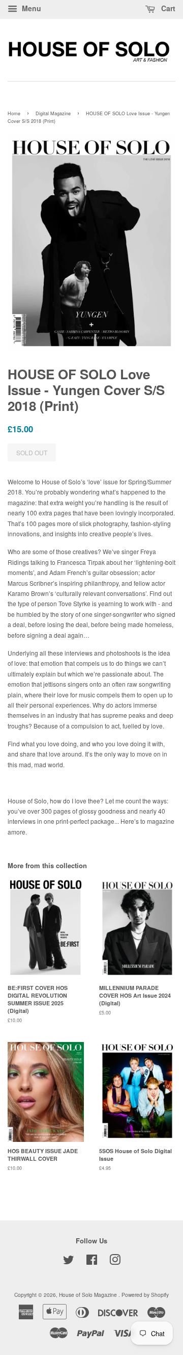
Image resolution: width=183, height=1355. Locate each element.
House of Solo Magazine (88, 1294)
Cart (167, 8)
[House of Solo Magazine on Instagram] (114, 1262)
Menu (30, 8)
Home (14, 113)
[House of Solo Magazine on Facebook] (92, 1262)
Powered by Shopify (145, 1294)
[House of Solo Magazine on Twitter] (68, 1262)
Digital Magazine (53, 113)
